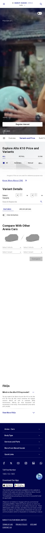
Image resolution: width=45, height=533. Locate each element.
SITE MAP (33, 524)
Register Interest (22, 124)
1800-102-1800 (8, 474)
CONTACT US (7, 527)
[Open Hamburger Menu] (4, 138)
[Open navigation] (4, 3)
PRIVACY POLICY (21, 524)
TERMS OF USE (7, 524)
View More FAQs (9, 413)
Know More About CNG (12, 180)
